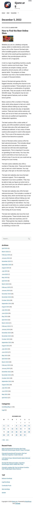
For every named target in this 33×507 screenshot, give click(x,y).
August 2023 (5, 345)
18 (29, 428)
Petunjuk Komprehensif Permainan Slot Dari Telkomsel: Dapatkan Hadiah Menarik (14, 454)
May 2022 (5, 394)
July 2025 (4, 271)
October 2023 (6, 339)
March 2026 (5, 251)
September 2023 (6, 342)
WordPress (28, 501)
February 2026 (6, 255)
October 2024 (6, 300)
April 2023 (5, 358)
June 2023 (5, 352)
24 (24, 432)
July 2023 (4, 349)
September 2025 (6, 264)
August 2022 (5, 384)
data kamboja (6, 489)
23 (20, 432)
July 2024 (4, 310)
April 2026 (5, 248)
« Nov (3, 440)
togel (3, 410)
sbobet (4, 492)
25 (29, 432)
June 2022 (5, 391)
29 (16, 435)
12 (4, 428)
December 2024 (6, 294)
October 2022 (6, 378)
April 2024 (5, 320)
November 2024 (6, 297)
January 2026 (6, 258)
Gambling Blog (6, 407)
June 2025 (5, 274)
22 (16, 432)
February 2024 (6, 326)
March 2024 (5, 323)
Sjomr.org (15, 501)
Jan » (7, 440)
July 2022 (4, 388)
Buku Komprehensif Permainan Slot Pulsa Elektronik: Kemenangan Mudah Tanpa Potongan (16, 449)
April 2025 (5, 281)
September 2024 (6, 303)
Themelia (17, 503)
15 (16, 428)
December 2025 (6, 261)
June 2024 (5, 313)
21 (12, 432)
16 (20, 428)
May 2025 (5, 277)
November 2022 (6, 375)
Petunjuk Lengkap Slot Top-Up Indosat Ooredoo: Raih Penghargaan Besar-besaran (15, 468)
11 (29, 425)
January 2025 (6, 290)
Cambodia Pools (6, 485)
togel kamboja (6, 482)
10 (24, 425)
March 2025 (5, 284)
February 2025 (6, 287)
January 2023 (6, 368)
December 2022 (6, 371)
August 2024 (5, 307)
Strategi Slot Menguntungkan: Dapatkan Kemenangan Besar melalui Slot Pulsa (13, 463)
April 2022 (5, 397)
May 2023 (5, 355)
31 (24, 435)
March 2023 (5, 362)
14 (12, 428)
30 (20, 435)
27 (8, 435)
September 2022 (6, 381)
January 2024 (6, 329)
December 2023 (6, 332)
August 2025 (5, 268)
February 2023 (6, 365)
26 (4, 435)
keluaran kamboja (7, 478)
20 (8, 432)
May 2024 (5, 316)
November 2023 (6, 336)
